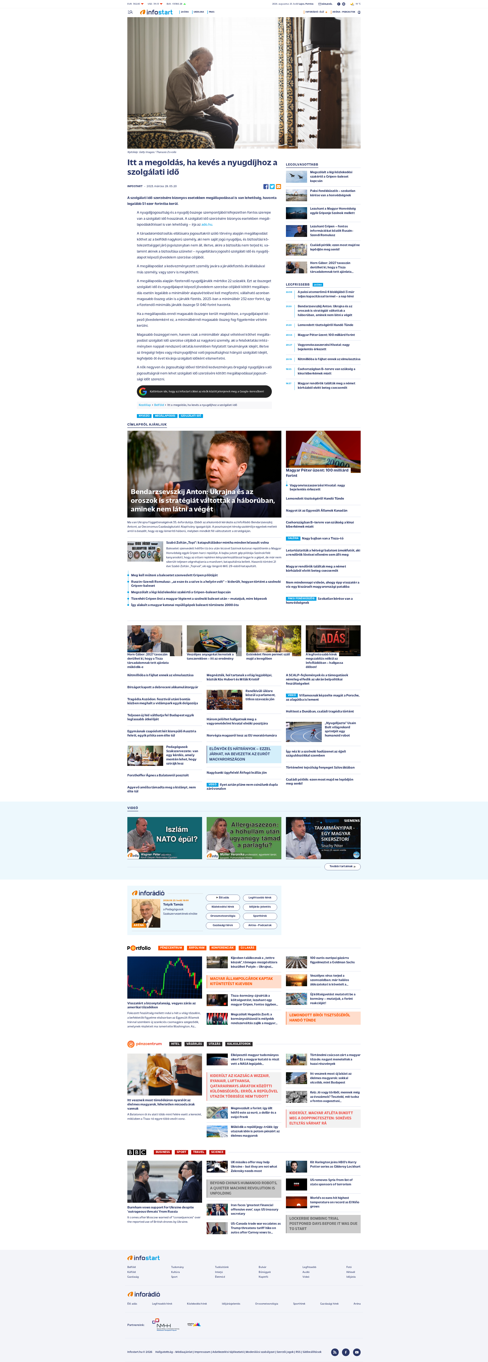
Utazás (214, 1044)
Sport (181, 1152)
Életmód (220, 1277)
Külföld (131, 1272)
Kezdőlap (145, 405)
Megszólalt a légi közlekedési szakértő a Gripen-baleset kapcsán (181, 592)
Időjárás (351, 1277)
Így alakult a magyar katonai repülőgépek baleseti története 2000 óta (185, 605)
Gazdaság (133, 1277)
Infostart (135, 186)
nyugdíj (144, 416)
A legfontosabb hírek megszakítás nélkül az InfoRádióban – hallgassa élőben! (324, 661)
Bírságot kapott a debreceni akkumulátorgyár (162, 687)
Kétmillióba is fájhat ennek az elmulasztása (160, 675)
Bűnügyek (264, 1272)
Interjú (219, 1272)
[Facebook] (346, 1352)
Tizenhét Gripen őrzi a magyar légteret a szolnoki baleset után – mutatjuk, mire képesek (199, 599)
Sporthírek (299, 1303)
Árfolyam (197, 947)
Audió (306, 1272)
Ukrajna (199, 12)
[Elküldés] (278, 186)
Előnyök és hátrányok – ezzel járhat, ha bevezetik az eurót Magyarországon (240, 754)
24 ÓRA (318, 285)
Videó (306, 1277)
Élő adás (224, 897)
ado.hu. (207, 225)
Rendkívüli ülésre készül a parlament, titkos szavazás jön (260, 695)
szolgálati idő (191, 416)
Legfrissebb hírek (162, 1303)
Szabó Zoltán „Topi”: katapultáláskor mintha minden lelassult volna (217, 543)
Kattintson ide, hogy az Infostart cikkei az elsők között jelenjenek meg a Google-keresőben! (207, 391)
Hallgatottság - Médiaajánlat (173, 1352)
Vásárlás (194, 1044)
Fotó (349, 1267)
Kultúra (175, 1272)
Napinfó (263, 1277)
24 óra (185, 12)
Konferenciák (222, 947)
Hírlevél (350, 1272)
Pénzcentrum (171, 947)
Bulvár (262, 1267)
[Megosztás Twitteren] (272, 186)
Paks (211, 12)
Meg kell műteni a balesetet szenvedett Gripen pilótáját (174, 575)
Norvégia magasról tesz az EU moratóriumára (242, 735)
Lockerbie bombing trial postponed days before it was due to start (323, 1224)
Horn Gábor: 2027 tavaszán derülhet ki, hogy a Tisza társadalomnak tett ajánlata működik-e (148, 661)
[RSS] (335, 1352)
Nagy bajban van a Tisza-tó (323, 538)
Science (217, 1152)
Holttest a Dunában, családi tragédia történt (320, 711)
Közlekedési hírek (197, 1303)
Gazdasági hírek (329, 1303)
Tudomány (177, 1267)
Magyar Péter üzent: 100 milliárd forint (317, 473)
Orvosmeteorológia (266, 1303)
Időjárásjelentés (231, 1303)
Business (163, 1152)
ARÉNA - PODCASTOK (343, 12)
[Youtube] (357, 1352)
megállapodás (165, 416)
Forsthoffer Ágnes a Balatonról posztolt (158, 775)
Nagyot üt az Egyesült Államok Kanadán (316, 511)
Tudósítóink (222, 1267)
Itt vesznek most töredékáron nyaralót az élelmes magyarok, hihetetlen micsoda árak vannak (161, 1104)
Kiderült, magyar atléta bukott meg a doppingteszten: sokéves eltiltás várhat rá (321, 1118)
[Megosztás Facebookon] (266, 186)
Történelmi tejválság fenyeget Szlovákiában (320, 768)
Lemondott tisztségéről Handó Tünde (315, 499)
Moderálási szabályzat (260, 1352)
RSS (298, 1352)
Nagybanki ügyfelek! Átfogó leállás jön (237, 773)
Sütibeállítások (312, 1352)
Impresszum (202, 1352)
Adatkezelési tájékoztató (228, 1352)
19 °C (357, 4)
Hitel (175, 1044)
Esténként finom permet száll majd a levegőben (268, 656)
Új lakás (247, 947)
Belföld (159, 405)
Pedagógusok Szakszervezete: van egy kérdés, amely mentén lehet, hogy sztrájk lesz (182, 755)
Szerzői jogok (285, 1352)
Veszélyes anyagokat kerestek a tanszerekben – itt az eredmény (210, 656)
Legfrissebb (309, 1267)
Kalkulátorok (239, 1044)
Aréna (357, 1303)
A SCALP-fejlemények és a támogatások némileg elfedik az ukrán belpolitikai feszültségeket (317, 679)
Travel (198, 1152)
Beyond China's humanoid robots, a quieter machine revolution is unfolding (243, 1188)
